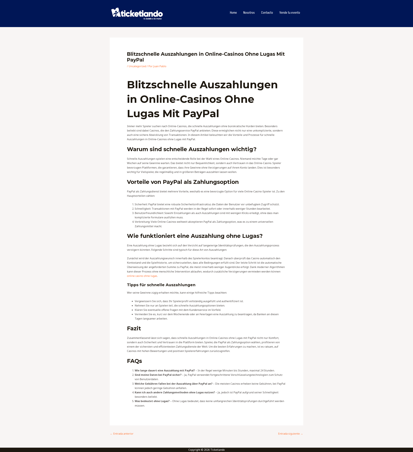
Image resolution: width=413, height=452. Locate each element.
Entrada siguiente (290, 433)
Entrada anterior (121, 433)
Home (233, 12)
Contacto (267, 12)
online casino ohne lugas (142, 276)
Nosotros (249, 12)
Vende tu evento (289, 12)
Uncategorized (137, 66)
